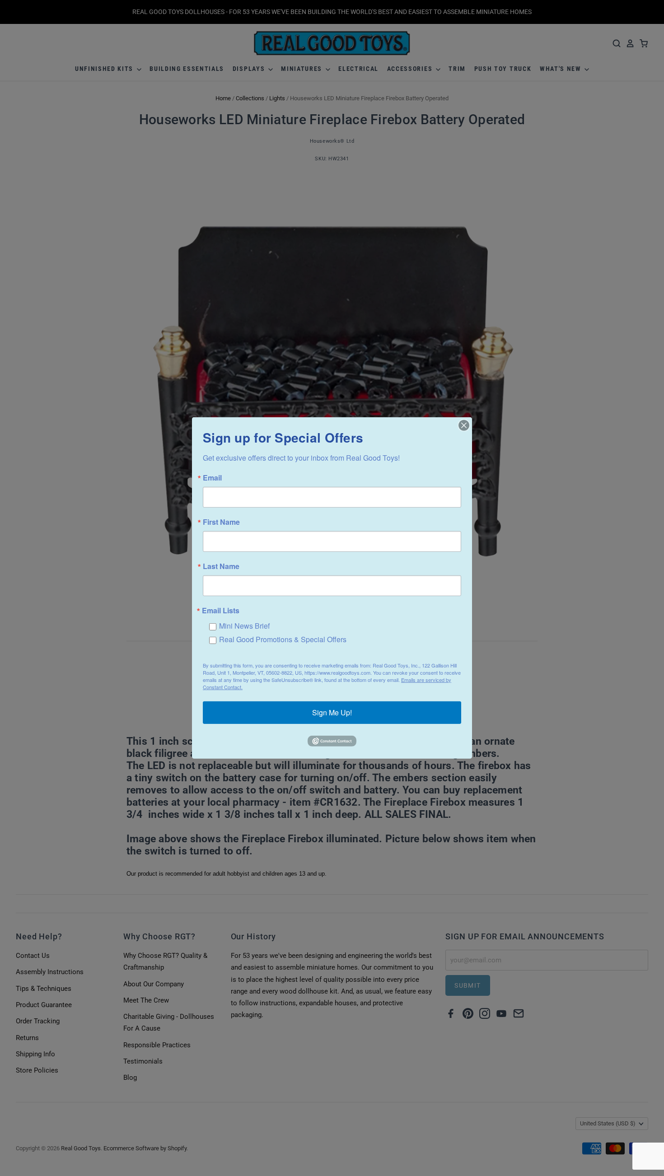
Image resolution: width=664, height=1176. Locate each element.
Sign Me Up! (332, 712)
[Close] (463, 425)
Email (212, 477)
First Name (221, 522)
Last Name (221, 566)
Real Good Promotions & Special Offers (282, 639)
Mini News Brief (244, 626)
